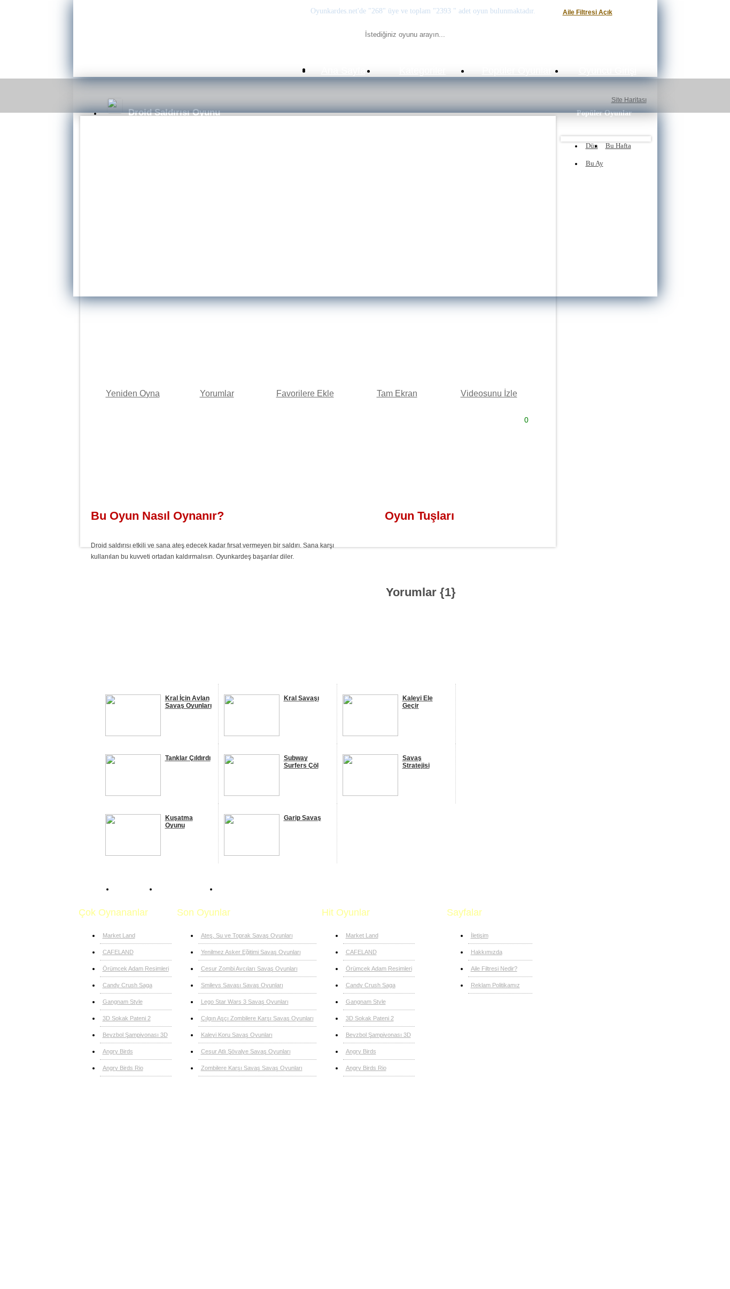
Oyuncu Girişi (607, 70)
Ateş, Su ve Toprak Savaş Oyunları (247, 935)
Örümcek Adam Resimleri (136, 968)
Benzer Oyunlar (121, 675)
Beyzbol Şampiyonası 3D (135, 1035)
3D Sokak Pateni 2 (127, 1018)
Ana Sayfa (343, 70)
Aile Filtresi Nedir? (494, 968)
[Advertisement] (317, 463)
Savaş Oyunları (184, 889)
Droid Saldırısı (243, 889)
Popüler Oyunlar (517, 70)
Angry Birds (118, 1051)
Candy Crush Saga (127, 985)
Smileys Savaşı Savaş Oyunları (242, 985)
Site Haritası (629, 100)
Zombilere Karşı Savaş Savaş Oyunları (251, 1068)
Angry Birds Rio (123, 1068)
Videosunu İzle (489, 393)
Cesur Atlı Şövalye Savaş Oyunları (246, 1051)
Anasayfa (132, 889)
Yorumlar (217, 393)
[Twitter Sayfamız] (146, 1126)
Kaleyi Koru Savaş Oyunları (237, 1035)
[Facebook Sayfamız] (128, 1126)
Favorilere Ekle (305, 393)
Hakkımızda (486, 952)
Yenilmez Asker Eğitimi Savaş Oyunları (251, 952)
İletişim (479, 935)
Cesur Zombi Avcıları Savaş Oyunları (249, 968)
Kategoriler (422, 70)
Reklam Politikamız (495, 985)
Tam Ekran (397, 393)
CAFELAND (118, 952)
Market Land (119, 935)
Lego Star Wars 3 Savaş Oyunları (245, 1001)
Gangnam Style (123, 1001)
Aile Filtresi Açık (587, 12)
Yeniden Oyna (133, 393)
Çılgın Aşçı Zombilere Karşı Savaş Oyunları (257, 1018)
